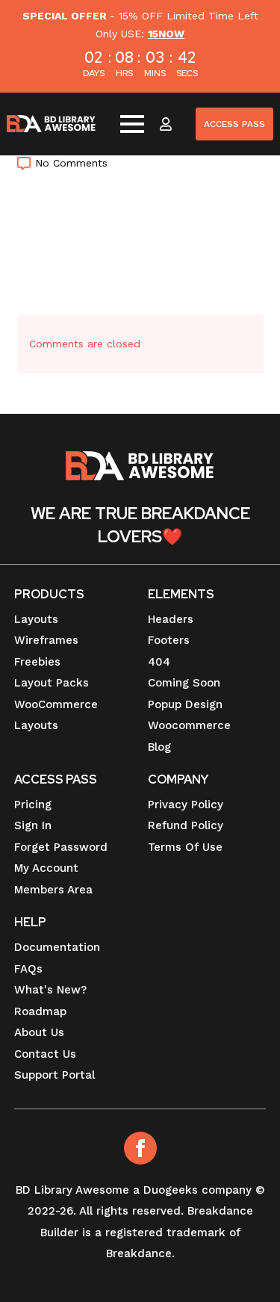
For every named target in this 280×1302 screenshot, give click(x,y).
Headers (170, 619)
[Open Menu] (132, 124)
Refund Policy (185, 825)
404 (159, 662)
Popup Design (185, 704)
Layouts (36, 619)
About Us (39, 1032)
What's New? (50, 989)
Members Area (53, 889)
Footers (169, 640)
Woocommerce (189, 725)
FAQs (28, 969)
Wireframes (46, 640)
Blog (159, 747)
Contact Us (45, 1054)
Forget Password (61, 847)
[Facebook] (140, 1148)
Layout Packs (51, 682)
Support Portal (54, 1075)
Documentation (57, 947)
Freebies (37, 662)
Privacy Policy (185, 804)
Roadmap (40, 1011)
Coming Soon (184, 682)
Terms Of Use (185, 847)
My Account (46, 868)
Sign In (33, 825)
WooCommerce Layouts (56, 715)
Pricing (33, 804)
